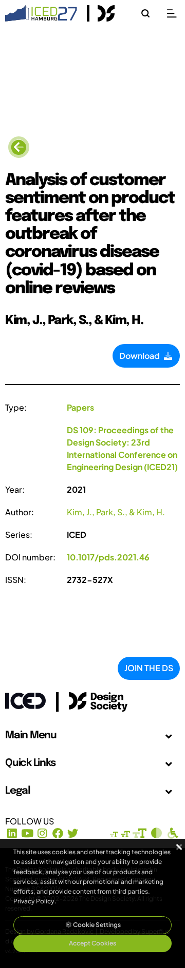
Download (141, 355)
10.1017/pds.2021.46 (108, 557)
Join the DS (148, 667)
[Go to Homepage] (41, 12)
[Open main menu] (171, 13)
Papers (80, 407)
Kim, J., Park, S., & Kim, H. (116, 512)
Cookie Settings (96, 925)
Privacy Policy (33, 901)
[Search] (145, 13)
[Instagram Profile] (42, 833)
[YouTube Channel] (27, 833)
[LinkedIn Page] (12, 833)
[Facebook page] (58, 833)
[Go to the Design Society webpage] (86, 699)
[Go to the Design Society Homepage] (101, 13)
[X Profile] (73, 833)
